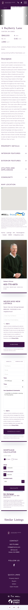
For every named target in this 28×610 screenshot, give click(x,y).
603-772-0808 (19, 2)
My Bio (5, 288)
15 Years (15, 459)
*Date (5, 378)
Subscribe (14, 344)
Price (5, 465)
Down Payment (8, 471)
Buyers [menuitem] (14, 581)
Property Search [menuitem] (14, 578)
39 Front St (14, 551)
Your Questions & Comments (12, 390)
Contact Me (20, 287)
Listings (9, 232)
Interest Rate (8, 478)
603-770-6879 (11, 284)
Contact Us (8, 361)
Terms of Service (14, 438)
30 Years (8, 459)
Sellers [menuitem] (14, 584)
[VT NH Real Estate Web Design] (14, 601)
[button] (2, 15)
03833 (10, 235)
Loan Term (7, 455)
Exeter (5, 235)
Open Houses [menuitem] (14, 587)
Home (3, 232)
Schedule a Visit (19, 361)
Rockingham (20, 232)
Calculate (14, 488)
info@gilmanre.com (14, 547)
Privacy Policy (15, 338)
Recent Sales (13, 287)
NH (14, 232)
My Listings (6, 287)
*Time (5, 384)
